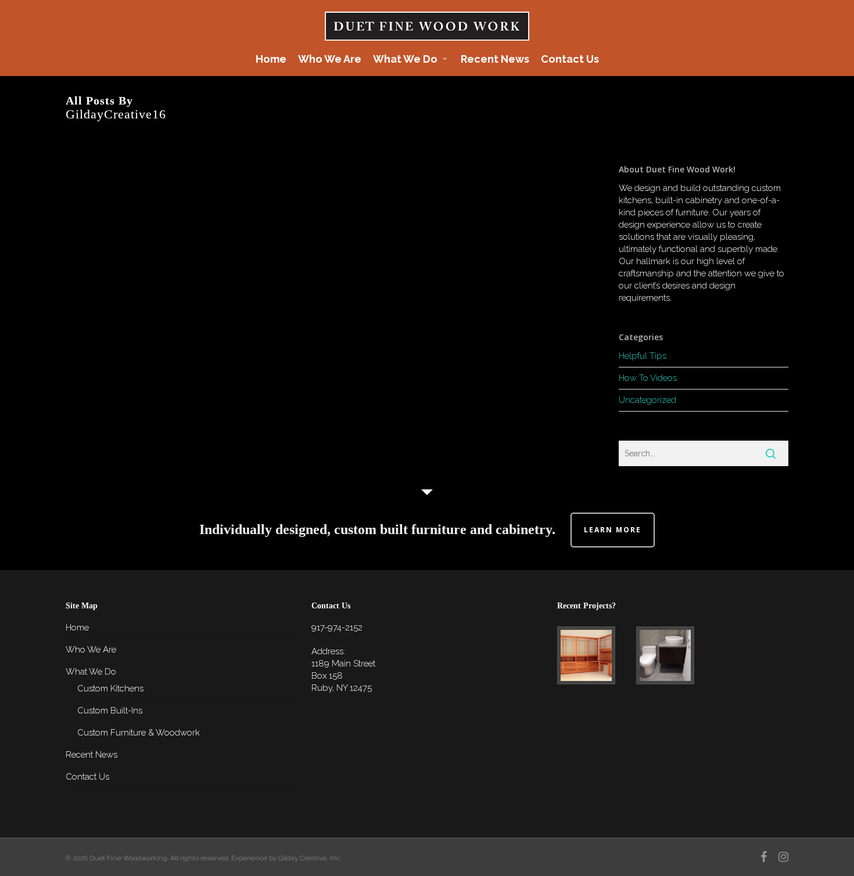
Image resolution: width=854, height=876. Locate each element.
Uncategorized (647, 400)
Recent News (91, 754)
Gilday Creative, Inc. (309, 858)
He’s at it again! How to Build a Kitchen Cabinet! (132, 212)
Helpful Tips (642, 356)
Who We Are (91, 649)
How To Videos (648, 378)
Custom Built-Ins (109, 710)
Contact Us (87, 777)
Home (77, 627)
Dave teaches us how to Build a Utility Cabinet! (132, 345)
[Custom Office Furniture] (594, 655)
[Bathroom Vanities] (673, 655)
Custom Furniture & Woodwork (138, 732)
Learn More (612, 530)
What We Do (91, 671)
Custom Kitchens (110, 688)
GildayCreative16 (138, 257)
